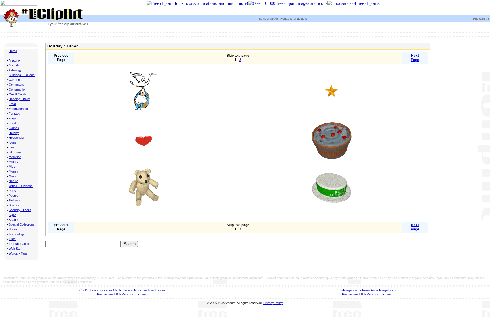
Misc (12, 166)
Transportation (19, 243)
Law (11, 147)
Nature (13, 181)
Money (13, 171)
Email (12, 104)
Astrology (15, 70)
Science (14, 205)
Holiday (14, 133)
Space (13, 219)
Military (13, 161)
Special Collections (22, 224)
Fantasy (14, 113)
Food (12, 123)
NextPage (415, 58)
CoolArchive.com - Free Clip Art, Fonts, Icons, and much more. (122, 290)
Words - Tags (18, 253)
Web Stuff (15, 248)
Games (14, 128)
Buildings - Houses (22, 75)
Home (13, 51)
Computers (16, 84)
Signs (12, 215)
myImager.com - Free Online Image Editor (367, 290)
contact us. (85, 282)
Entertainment (18, 108)
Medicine (15, 157)
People (13, 195)
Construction (17, 89)
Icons (12, 142)
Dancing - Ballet (19, 99)
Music (13, 176)
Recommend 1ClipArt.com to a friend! (122, 294)
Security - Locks (20, 210)
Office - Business (21, 186)
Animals (14, 65)
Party (12, 190)
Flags (12, 118)
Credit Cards (17, 94)
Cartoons (15, 79)
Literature (15, 152)
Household (16, 137)
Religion (14, 200)
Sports (13, 229)
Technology (17, 234)
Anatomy (15, 60)
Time (12, 239)
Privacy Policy (273, 303)
